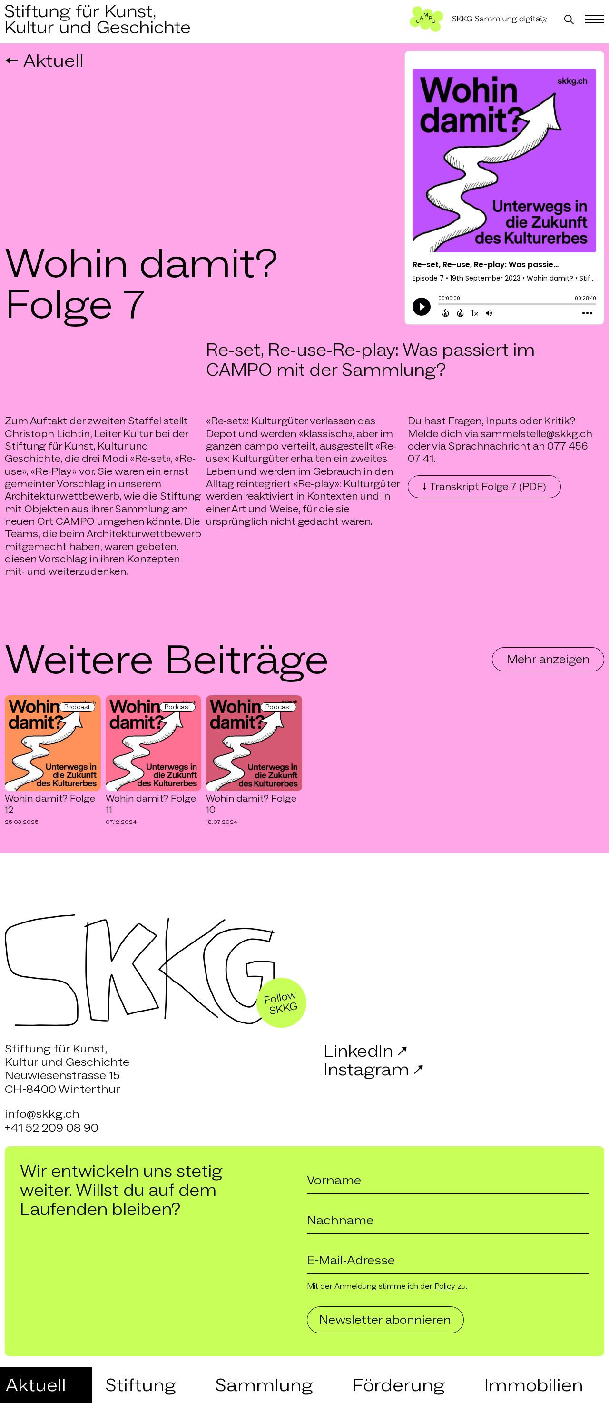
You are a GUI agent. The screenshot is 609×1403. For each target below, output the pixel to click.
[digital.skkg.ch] (499, 19)
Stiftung (140, 1385)
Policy (444, 1286)
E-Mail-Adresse (331, 1247)
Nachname (325, 1207)
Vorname (322, 1167)
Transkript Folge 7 (484, 487)
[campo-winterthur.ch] (426, 19)
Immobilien (533, 1385)
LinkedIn (365, 1051)
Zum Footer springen (305, 5)
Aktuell (36, 1385)
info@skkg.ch (42, 1114)
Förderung (398, 1385)
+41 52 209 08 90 (51, 1127)
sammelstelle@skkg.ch (536, 434)
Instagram (373, 1070)
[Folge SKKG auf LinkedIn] (282, 1002)
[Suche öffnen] (569, 19)
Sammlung (264, 1385)
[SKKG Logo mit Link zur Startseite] (97, 19)
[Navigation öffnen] (594, 19)
